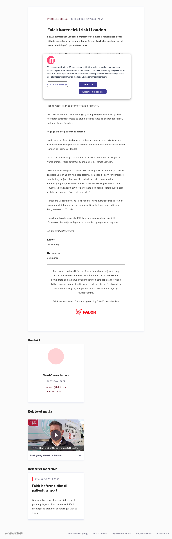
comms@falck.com (56, 387)
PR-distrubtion (99, 533)
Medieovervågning (77, 533)
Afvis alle (88, 84)
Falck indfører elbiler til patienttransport (49, 488)
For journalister (143, 533)
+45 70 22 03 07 (56, 391)
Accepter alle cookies (92, 91)
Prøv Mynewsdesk (121, 533)
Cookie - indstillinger (57, 84)
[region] (87, 76)
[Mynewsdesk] (14, 533)
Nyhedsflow (162, 533)
